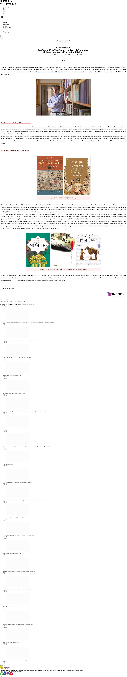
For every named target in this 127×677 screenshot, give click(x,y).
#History (26, 301)
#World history (20, 301)
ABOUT (5, 8)
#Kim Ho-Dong (5, 301)
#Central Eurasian (13, 301)
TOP (1, 676)
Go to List (2, 305)
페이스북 (22, 304)
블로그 (30, 304)
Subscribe (2, 665)
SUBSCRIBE (6, 7)
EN (4, 12)
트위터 (27, 304)
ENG (4, 9)
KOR (4, 11)
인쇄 (33, 304)
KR (4, 13)
